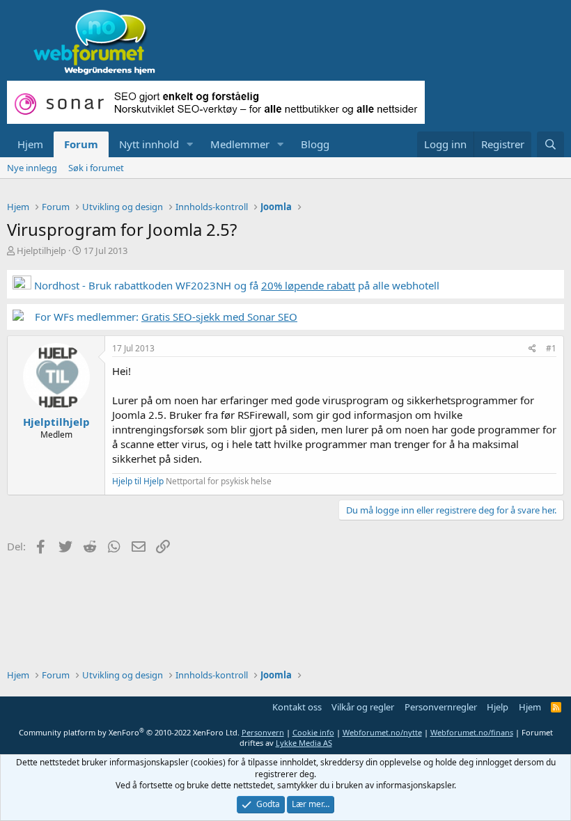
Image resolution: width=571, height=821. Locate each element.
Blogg (315, 144)
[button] (190, 144)
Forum (81, 144)
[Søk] (550, 144)
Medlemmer (239, 144)
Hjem (30, 144)
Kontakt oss (297, 707)
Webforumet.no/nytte (382, 732)
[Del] (532, 349)
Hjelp (497, 707)
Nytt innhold (149, 144)
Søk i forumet (96, 167)
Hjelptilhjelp (41, 250)
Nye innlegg (32, 167)
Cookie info (313, 732)
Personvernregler (441, 707)
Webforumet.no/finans (471, 732)
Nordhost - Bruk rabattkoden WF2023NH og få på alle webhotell (235, 285)
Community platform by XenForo (129, 732)
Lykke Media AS (304, 743)
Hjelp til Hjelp (138, 481)
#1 (551, 348)
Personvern (263, 732)
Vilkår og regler (362, 707)
